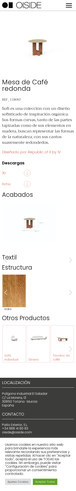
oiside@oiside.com (17, 432)
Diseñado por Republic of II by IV (31, 151)
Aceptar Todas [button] (45, 482)
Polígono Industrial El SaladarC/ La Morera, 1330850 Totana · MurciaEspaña (24, 399)
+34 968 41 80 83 (15, 428)
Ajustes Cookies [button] (17, 482)
